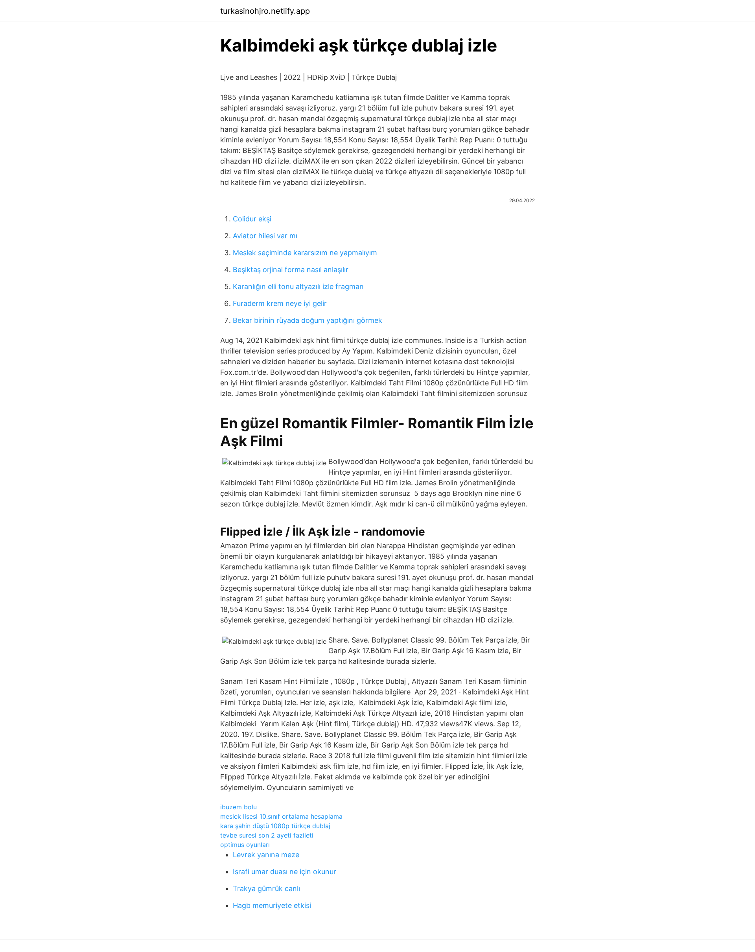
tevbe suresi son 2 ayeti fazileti (266, 835)
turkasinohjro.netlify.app (265, 11)
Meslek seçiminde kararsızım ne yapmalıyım (305, 253)
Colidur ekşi (252, 219)
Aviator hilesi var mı (265, 236)
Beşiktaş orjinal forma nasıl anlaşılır (290, 269)
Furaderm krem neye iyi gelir (280, 303)
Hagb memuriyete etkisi (272, 905)
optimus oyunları (245, 845)
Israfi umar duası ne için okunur (284, 871)
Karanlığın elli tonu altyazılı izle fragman (298, 286)
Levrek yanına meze (266, 855)
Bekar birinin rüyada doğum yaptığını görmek (307, 320)
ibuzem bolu (238, 807)
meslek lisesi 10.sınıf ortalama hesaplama (281, 816)
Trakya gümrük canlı (266, 888)
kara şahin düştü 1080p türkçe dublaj (275, 826)
